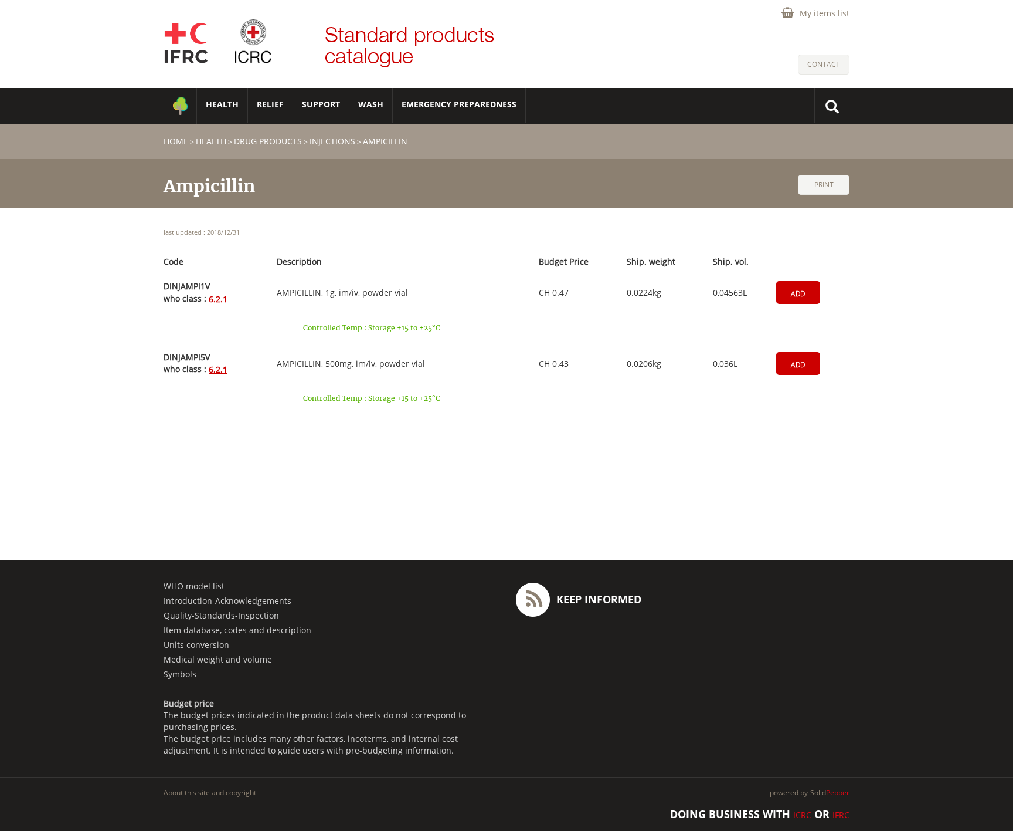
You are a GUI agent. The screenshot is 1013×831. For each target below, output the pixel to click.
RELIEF (270, 104)
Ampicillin (385, 141)
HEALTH (222, 104)
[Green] (180, 106)
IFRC (840, 814)
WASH (370, 104)
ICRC (802, 814)
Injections (332, 141)
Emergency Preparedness (459, 104)
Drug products (268, 141)
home (176, 141)
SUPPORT (321, 104)
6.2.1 (218, 299)
